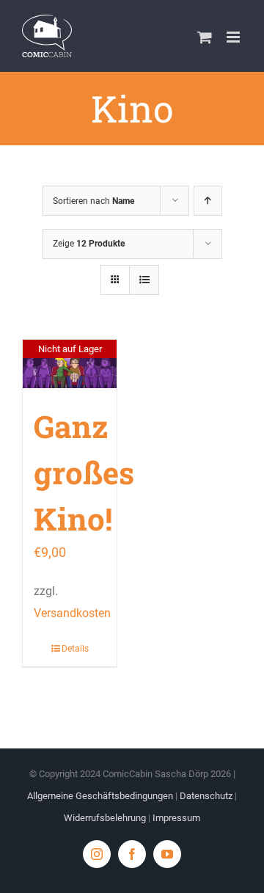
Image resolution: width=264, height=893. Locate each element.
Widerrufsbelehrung (105, 817)
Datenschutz (206, 795)
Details (75, 649)
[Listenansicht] (144, 280)
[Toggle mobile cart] (204, 37)
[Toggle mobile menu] (234, 37)
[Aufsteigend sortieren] (208, 201)
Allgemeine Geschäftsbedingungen (100, 795)
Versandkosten (72, 613)
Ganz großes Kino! (84, 472)
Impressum (176, 817)
